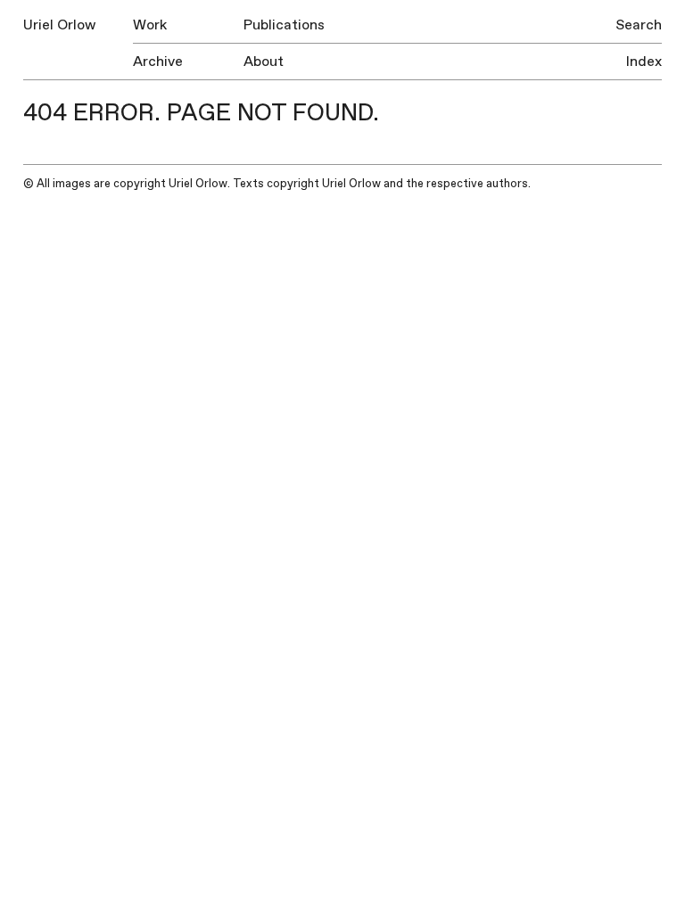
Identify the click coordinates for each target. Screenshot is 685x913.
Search (638, 25)
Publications (284, 25)
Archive (158, 61)
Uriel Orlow (59, 25)
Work (150, 25)
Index (644, 61)
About (263, 61)
